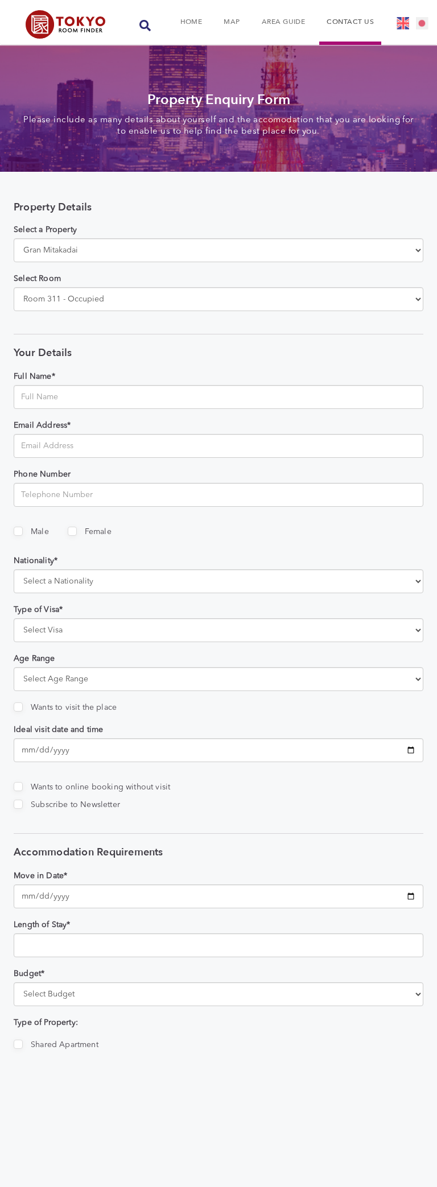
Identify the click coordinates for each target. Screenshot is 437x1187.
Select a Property (45, 230)
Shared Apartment (64, 1045)
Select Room (37, 279)
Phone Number (42, 474)
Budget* (29, 974)
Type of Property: (46, 1023)
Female (98, 532)
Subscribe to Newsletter (75, 805)
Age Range (34, 659)
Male (40, 532)
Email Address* (42, 425)
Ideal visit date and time (58, 730)
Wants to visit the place (74, 708)
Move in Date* (40, 876)
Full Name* (34, 376)
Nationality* (35, 561)
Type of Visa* (38, 610)
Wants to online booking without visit (100, 787)
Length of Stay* (42, 925)
